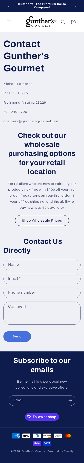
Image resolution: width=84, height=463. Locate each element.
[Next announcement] (76, 6)
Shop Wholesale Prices (42, 220)
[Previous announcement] (8, 6)
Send (17, 336)
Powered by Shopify (60, 451)
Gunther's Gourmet (34, 451)
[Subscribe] (70, 400)
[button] (9, 22)
